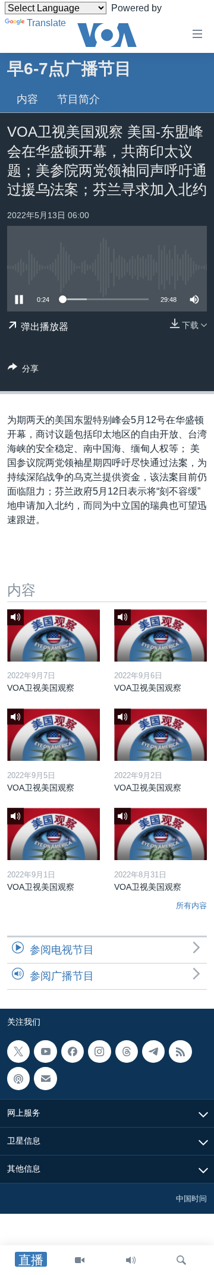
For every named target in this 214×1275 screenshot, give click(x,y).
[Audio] (131, 1260)
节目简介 (78, 99)
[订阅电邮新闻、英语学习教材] (45, 1078)
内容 (27, 99)
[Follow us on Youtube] (45, 1051)
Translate (46, 23)
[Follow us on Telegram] (153, 1051)
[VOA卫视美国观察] (53, 635)
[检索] (181, 1260)
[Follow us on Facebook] (72, 1051)
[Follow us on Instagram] (99, 1051)
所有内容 (191, 905)
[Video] (79, 1260)
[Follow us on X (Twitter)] (18, 1051)
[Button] (23, 371)
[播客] (18, 1078)
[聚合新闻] (180, 1051)
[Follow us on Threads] (126, 1051)
